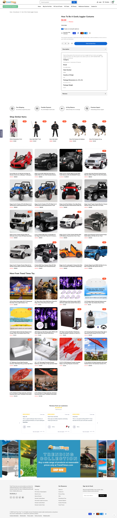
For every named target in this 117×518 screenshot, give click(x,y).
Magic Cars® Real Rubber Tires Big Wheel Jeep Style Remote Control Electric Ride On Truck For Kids (70, 205)
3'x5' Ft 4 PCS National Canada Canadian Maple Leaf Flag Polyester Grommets (70, 363)
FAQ (59, 496)
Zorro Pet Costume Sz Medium (77, 139)
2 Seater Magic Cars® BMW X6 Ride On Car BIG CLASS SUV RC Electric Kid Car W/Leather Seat (95, 266)
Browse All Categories (11, 6)
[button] (67, 22)
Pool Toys (37, 489)
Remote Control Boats (40, 498)
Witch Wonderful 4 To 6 (16, 139)
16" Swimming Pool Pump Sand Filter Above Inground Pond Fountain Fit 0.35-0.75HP (95, 332)
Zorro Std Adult (53, 139)
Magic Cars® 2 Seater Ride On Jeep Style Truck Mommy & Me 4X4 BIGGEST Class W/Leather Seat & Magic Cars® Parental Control (70, 174)
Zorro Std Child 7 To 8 (35, 139)
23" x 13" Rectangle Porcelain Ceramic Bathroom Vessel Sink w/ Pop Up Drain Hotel (46, 363)
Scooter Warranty (62, 502)
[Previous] (19, 423)
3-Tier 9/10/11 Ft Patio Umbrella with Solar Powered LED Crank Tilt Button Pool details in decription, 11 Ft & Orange (21, 393)
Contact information (14, 515)
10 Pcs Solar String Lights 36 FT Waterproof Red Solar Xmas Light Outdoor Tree (21, 302)
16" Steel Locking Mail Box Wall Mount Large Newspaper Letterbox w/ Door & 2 (70, 332)
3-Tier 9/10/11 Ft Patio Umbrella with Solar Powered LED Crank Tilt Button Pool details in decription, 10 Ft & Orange (46, 393)
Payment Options (62, 500)
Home (11, 12)
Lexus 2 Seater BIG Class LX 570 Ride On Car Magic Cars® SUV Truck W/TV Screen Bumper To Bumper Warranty (45, 235)
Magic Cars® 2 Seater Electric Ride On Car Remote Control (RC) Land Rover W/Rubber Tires (21, 266)
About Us (60, 489)
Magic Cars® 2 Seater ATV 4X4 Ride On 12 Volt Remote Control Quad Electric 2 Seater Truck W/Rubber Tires (21, 205)
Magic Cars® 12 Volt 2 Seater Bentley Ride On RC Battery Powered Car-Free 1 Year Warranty (70, 235)
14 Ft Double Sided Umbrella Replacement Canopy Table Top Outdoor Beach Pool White (95, 302)
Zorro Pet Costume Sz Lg (95, 139)
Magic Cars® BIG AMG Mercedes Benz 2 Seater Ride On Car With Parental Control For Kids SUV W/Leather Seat (45, 174)
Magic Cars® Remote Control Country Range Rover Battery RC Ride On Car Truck (95, 235)
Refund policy (23, 515)
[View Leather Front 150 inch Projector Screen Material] (92, 426)
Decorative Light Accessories (41, 500)
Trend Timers (61, 505)
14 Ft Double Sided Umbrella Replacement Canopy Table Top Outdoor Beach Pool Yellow (20, 332)
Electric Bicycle (38, 496)
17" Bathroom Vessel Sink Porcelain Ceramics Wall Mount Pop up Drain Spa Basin (21, 363)
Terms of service (38, 515)
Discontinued (16, 12)
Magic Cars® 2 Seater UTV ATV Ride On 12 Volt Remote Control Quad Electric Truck (46, 205)
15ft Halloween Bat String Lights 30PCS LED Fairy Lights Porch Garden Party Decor (46, 332)
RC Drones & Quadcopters (40, 491)
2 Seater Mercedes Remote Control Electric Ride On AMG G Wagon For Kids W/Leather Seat (95, 174)
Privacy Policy (61, 494)
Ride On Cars (38, 494)
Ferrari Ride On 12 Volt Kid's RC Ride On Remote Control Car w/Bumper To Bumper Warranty (20, 174)
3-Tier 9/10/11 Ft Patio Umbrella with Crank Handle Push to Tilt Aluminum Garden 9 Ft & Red (95, 363)
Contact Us (60, 491)
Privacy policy (30, 515)
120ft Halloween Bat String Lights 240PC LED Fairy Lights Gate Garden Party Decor (70, 302)
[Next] (97, 423)
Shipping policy (46, 515)
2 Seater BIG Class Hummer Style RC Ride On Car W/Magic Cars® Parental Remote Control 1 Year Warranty (45, 266)
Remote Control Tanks (40, 505)
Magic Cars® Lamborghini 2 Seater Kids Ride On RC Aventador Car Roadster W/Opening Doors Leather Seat (71, 266)
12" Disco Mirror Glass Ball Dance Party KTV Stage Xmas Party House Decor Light (46, 302)
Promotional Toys (62, 498)
